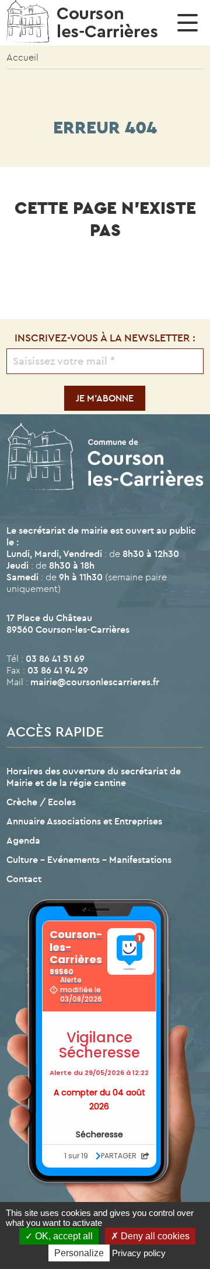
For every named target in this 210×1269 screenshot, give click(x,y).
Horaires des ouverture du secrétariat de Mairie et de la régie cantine (93, 776)
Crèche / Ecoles (41, 802)
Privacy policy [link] (139, 1253)
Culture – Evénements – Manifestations (89, 859)
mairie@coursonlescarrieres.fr (94, 682)
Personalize (79, 1253)
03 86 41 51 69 (55, 658)
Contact (23, 878)
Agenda (23, 840)
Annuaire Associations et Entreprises (84, 821)
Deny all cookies (154, 1236)
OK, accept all (63, 1236)
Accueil (22, 57)
